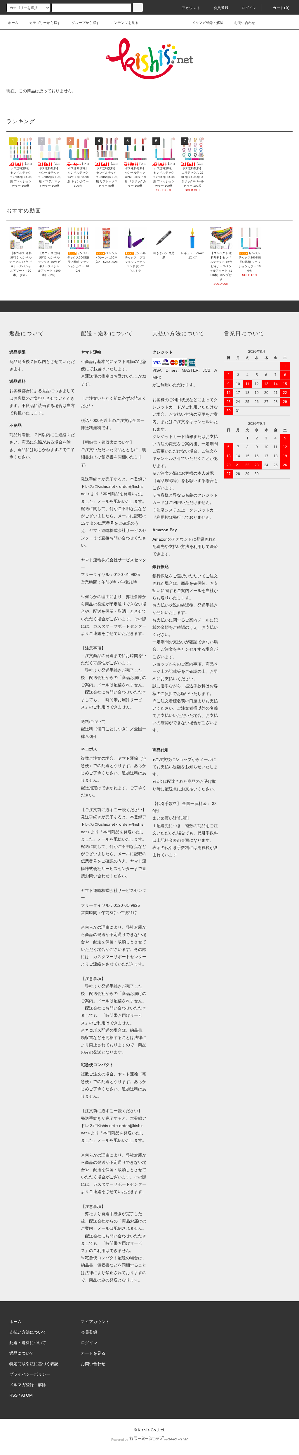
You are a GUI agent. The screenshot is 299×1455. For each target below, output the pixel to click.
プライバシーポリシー (29, 1374)
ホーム (13, 23)
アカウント (191, 8)
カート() (281, 8)
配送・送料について (27, 1342)
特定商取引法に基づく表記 (33, 1363)
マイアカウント (95, 1321)
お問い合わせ (244, 23)
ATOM (27, 1395)
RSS (13, 1395)
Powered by (119, 1439)
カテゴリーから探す (45, 23)
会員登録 (221, 8)
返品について (21, 1353)
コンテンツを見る (124, 23)
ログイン (249, 8)
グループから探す (86, 23)
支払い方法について (27, 1332)
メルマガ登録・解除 (207, 23)
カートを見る (93, 1353)
